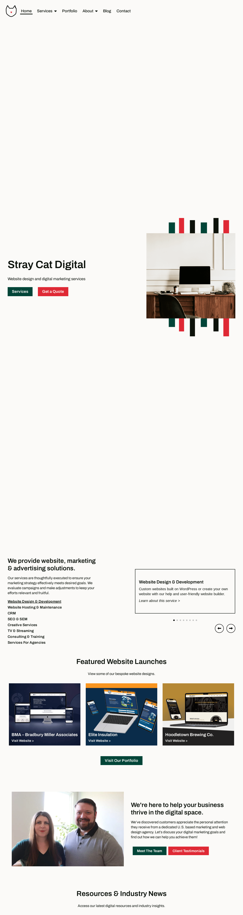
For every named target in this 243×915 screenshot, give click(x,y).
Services (44, 11)
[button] (174, 620)
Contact (124, 11)
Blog (107, 11)
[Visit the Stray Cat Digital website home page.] (11, 11)
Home (26, 11)
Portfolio (69, 11)
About (88, 11)
